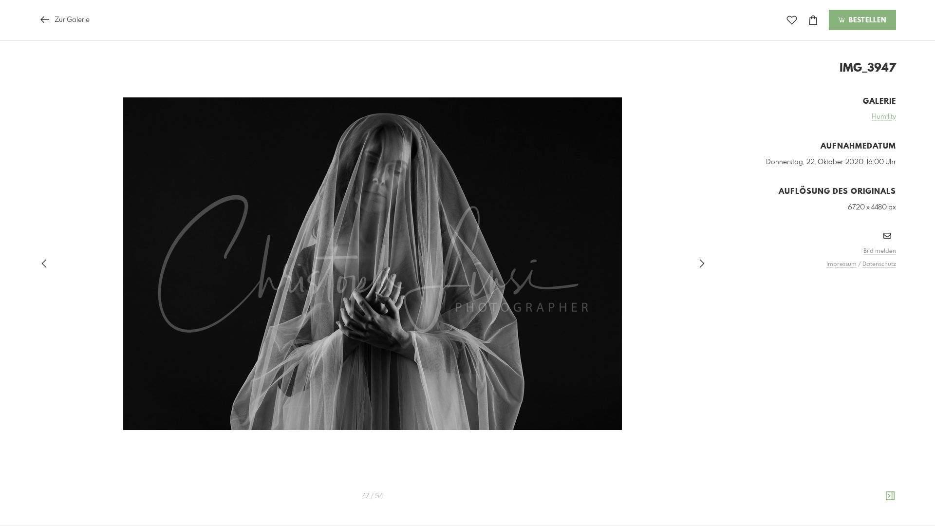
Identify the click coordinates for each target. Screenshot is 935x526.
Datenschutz (879, 264)
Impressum (841, 264)
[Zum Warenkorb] (813, 20)
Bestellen (866, 20)
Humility (884, 116)
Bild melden (879, 251)
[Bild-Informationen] (890, 496)
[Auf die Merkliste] (792, 20)
